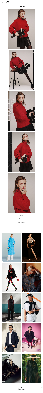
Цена (32, 1)
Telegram (39, 1)
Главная (24, 1)
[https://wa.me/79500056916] (21, 387)
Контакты (35, 1)
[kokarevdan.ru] (5, 2)
